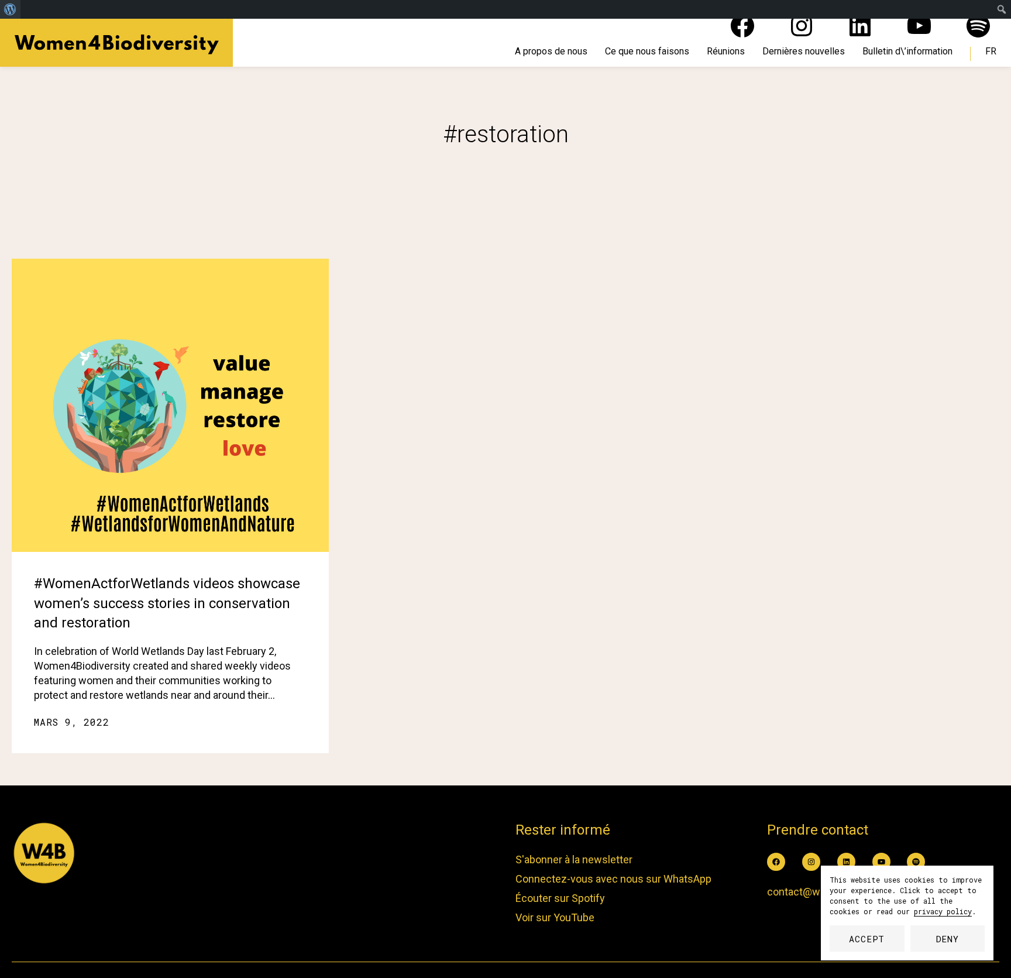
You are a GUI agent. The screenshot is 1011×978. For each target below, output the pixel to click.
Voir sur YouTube (554, 917)
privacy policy (943, 911)
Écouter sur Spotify (560, 898)
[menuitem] (10, 9)
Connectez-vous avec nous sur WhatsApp (613, 879)
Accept (867, 939)
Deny (947, 939)
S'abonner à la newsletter (573, 859)
